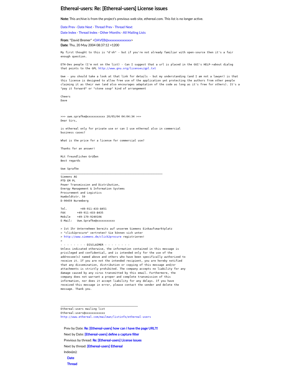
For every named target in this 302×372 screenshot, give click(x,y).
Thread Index (88, 32)
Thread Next (124, 27)
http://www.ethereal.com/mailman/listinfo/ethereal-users (106, 316)
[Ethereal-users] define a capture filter (112, 334)
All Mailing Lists (134, 32)
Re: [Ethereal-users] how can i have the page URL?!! (121, 328)
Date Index (68, 32)
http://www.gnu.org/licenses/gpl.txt (127, 68)
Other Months (110, 32)
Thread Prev (103, 27)
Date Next (84, 27)
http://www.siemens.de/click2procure (92, 236)
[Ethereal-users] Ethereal (105, 346)
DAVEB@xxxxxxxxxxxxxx (113, 40)
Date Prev (68, 27)
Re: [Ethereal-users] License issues (117, 340)
